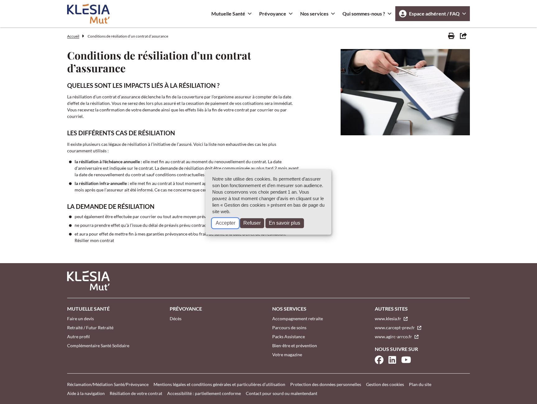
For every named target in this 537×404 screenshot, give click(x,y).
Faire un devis (80, 318)
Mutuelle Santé (228, 13)
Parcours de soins (289, 327)
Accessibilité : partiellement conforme (204, 393)
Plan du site (420, 384)
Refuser (252, 223)
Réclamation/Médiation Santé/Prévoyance (108, 384)
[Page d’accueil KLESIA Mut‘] (88, 14)
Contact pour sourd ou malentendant (281, 393)
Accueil (73, 36)
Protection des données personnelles (325, 384)
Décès (175, 318)
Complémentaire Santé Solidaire (98, 345)
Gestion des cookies (385, 384)
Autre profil (78, 336)
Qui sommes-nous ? (363, 13)
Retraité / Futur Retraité (90, 327)
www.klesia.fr (388, 318)
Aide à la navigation (86, 393)
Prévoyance (272, 13)
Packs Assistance (288, 336)
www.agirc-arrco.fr (394, 336)
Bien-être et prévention (294, 345)
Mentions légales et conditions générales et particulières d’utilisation (219, 384)
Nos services (314, 13)
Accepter (225, 223)
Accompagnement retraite (297, 318)
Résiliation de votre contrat (136, 393)
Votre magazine (287, 354)
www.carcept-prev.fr (395, 327)
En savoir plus (284, 223)
